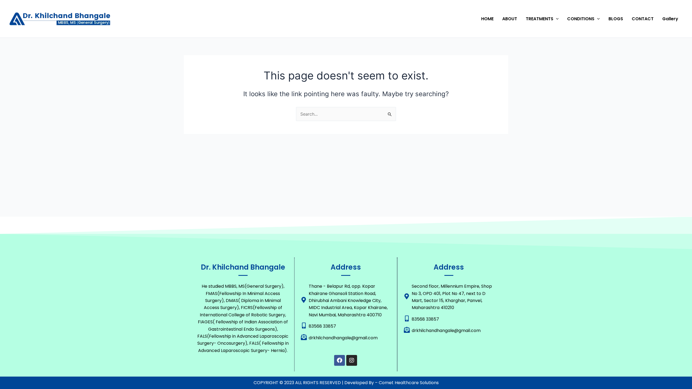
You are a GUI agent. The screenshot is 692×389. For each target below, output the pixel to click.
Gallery (670, 19)
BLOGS (615, 19)
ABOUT (509, 19)
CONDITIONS (580, 19)
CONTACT (643, 19)
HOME (487, 19)
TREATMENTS (539, 19)
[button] (556, 19)
